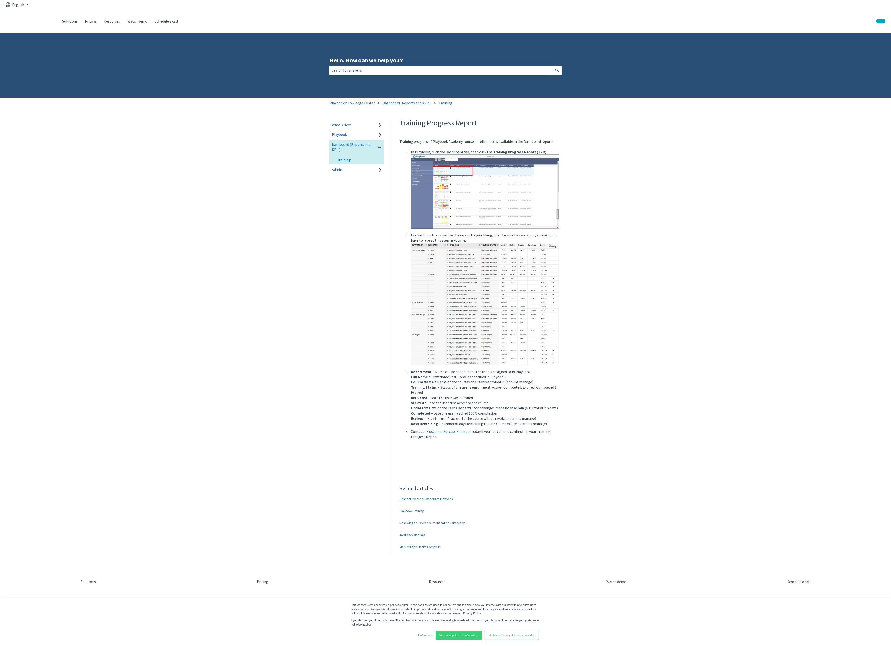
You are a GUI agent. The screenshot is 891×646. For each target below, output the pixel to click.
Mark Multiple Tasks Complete (420, 547)
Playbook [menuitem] (339, 134)
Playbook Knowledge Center (352, 103)
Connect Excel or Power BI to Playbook (426, 499)
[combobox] (441, 70)
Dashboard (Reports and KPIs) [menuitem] (351, 147)
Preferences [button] (425, 635)
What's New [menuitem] (341, 124)
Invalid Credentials (412, 535)
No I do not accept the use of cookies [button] (512, 635)
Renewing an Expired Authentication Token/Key (432, 523)
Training (445, 103)
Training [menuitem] (344, 159)
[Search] (557, 70)
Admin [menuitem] (337, 169)
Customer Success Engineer (449, 431)
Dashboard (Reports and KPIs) (407, 103)
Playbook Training (412, 511)
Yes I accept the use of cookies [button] (458, 635)
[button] (380, 125)
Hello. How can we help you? (366, 60)
